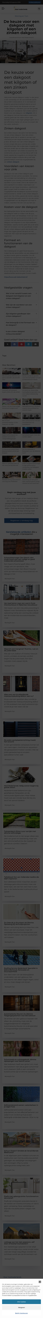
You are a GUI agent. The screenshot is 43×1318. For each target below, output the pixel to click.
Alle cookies (21, 1302)
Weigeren (21, 1307)
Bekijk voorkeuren (21, 1313)
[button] (40, 1282)
